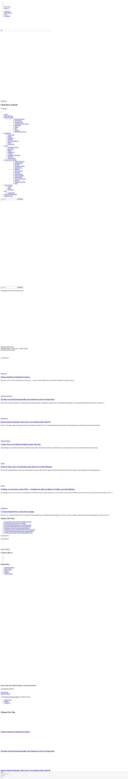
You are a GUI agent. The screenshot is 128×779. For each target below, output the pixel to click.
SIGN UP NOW (5, 549)
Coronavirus (11, 135)
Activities (10, 157)
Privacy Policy (8, 569)
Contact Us (7, 11)
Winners (6, 572)
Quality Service (8, 196)
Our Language (19, 171)
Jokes (9, 188)
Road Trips (11, 149)
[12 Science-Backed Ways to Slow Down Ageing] (11, 507)
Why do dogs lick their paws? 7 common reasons (17, 525)
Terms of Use (8, 700)
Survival (17, 180)
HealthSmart (7, 133)
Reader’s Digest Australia (12, 697)
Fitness (9, 142)
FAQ (5, 14)
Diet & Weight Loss (13, 141)
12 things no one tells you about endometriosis (17, 528)
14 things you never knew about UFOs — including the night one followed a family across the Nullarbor (38, 489)
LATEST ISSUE (5, 694)
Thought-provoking (20, 182)
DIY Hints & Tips (19, 119)
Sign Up (6, 8)
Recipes (17, 130)
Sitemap (6, 701)
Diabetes (10, 139)
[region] (64, 322)
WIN (5, 191)
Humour (17, 164)
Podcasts (17, 169)
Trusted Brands (8, 574)
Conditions (11, 138)
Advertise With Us (9, 567)
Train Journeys (12, 158)
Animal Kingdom (19, 161)
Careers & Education (6, 396)
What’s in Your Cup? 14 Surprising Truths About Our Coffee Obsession (26, 467)
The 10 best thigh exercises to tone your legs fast (17, 526)
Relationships (18, 177)
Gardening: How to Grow (22, 124)
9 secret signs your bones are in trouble (15, 523)
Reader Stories (19, 174)
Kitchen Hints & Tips (20, 131)
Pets (16, 128)
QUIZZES (11, 189)
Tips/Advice (11, 144)
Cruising (10, 153)
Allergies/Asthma (5, 441)
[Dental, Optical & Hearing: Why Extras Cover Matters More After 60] (11, 417)
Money (17, 127)
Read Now (4, 101)
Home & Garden (8, 117)
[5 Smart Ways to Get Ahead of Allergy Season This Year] (11, 439)
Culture (3, 463)
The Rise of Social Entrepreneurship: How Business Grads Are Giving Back (28, 399)
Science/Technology (20, 179)
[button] (64, 347)
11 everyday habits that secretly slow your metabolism (19, 531)
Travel (6, 146)
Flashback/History (20, 166)
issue (5, 108)
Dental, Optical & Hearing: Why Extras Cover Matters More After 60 (25, 422)
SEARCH (20, 199)
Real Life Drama (19, 175)
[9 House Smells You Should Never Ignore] (11, 372)
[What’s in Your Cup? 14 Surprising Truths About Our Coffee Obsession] (11, 462)
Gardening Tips (19, 122)
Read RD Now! (8, 116)
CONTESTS (11, 193)
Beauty (10, 136)
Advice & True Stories (10, 160)
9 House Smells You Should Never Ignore (15, 377)
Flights (9, 150)
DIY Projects (18, 120)
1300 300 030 (8, 13)
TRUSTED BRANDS (10, 194)
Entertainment (18, 163)
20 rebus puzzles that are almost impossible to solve (18, 532)
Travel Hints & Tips (13, 147)
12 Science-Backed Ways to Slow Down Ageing (17, 512)
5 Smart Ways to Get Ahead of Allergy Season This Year (21, 444)
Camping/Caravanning (14, 155)
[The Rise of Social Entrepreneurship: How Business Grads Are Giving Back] (11, 394)
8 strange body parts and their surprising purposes (17, 522)
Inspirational (18, 168)
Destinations (11, 152)
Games (9, 186)
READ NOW (4, 692)
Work (16, 183)
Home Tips (18, 125)
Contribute (7, 16)
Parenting (17, 172)
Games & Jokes (8, 185)
